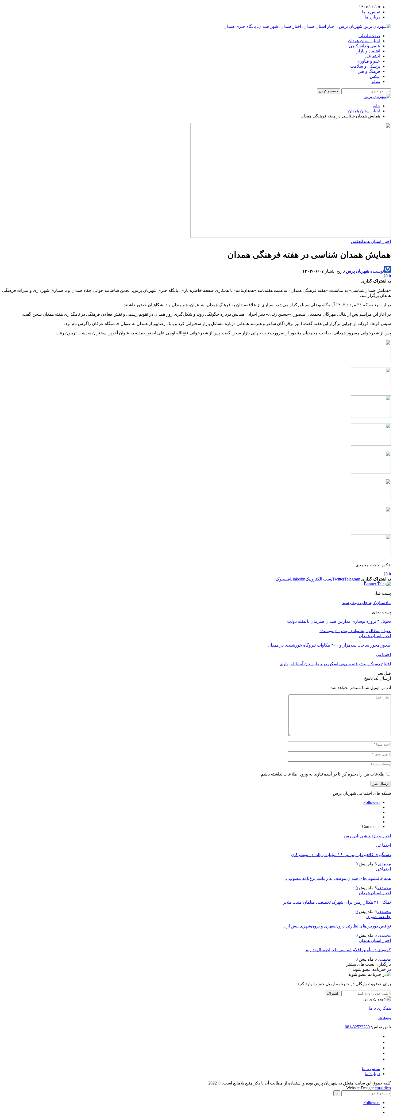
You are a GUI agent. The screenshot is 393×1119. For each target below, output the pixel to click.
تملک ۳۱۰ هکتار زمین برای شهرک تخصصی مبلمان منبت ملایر (337, 902)
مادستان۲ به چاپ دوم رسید (366, 602)
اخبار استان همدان (364, 41)
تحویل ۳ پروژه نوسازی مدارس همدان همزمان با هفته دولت (339, 621)
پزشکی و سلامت (365, 66)
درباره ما (372, 17)
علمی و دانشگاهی (364, 46)
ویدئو (376, 81)
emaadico (383, 1088)
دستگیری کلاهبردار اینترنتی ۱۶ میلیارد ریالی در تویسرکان (341, 854)
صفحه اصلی (369, 35)
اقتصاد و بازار (368, 51)
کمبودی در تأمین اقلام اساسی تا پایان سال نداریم (348, 950)
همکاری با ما (380, 1008)
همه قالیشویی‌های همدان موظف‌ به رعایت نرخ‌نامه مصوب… (337, 878)
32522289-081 (357, 1027)
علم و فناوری (368, 61)
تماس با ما (371, 12)
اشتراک (332, 993)
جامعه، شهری (378, 916)
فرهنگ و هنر (369, 71)
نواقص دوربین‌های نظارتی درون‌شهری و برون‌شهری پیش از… (336, 926)
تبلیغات (384, 1017)
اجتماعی (372, 56)
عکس (375, 76)
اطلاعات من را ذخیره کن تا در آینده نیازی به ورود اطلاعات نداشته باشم (323, 774)
